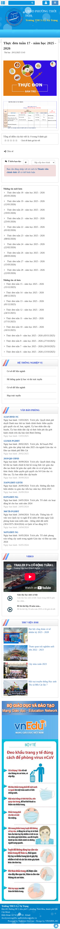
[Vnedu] (30, 727)
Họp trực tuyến (14, 395)
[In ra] (48, 56)
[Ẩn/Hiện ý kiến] (25, 162)
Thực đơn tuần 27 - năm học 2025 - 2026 (26, 261)
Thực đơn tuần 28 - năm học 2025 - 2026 (26, 270)
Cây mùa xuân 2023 (38, 664)
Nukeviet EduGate (26, 921)
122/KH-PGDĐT (12, 441)
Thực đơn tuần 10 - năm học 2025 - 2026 (25, 327)
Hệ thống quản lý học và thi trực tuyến (24, 379)
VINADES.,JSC (51, 921)
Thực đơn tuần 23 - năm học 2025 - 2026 (26, 235)
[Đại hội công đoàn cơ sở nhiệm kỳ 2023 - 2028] (16, 635)
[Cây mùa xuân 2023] (16, 670)
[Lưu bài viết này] (53, 56)
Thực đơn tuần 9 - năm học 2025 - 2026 (24, 335)
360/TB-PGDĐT (11, 511)
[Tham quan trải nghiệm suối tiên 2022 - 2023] (16, 653)
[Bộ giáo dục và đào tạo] (30, 708)
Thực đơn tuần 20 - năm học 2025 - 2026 (26, 210)
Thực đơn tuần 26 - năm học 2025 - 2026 (26, 253)
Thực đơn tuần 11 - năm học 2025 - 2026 (25, 318)
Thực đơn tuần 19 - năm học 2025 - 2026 (26, 201)
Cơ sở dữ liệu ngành (16, 371)
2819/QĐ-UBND (11, 458)
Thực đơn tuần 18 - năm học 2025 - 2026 (26, 192)
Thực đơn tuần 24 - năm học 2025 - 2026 (26, 244)
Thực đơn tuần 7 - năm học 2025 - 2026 (24, 346)
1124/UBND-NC (11, 417)
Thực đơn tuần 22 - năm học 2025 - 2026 (26, 227)
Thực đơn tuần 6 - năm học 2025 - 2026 (24, 352)
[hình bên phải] (30, 820)
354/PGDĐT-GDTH (13, 482)
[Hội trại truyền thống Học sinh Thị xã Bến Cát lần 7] (16, 688)
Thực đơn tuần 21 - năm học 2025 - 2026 (26, 218)
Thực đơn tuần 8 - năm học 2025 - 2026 (24, 341)
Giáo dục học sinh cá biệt (27, 595)
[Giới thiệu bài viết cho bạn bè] (44, 56)
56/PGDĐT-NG (11, 532)
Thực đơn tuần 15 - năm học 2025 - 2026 (25, 284)
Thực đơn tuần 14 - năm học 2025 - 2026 (25, 292)
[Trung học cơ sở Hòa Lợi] (13, 17)
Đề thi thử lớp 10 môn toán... (29, 606)
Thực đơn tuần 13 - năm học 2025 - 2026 (25, 301)
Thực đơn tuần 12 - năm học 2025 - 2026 (25, 310)
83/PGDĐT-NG (11, 497)
